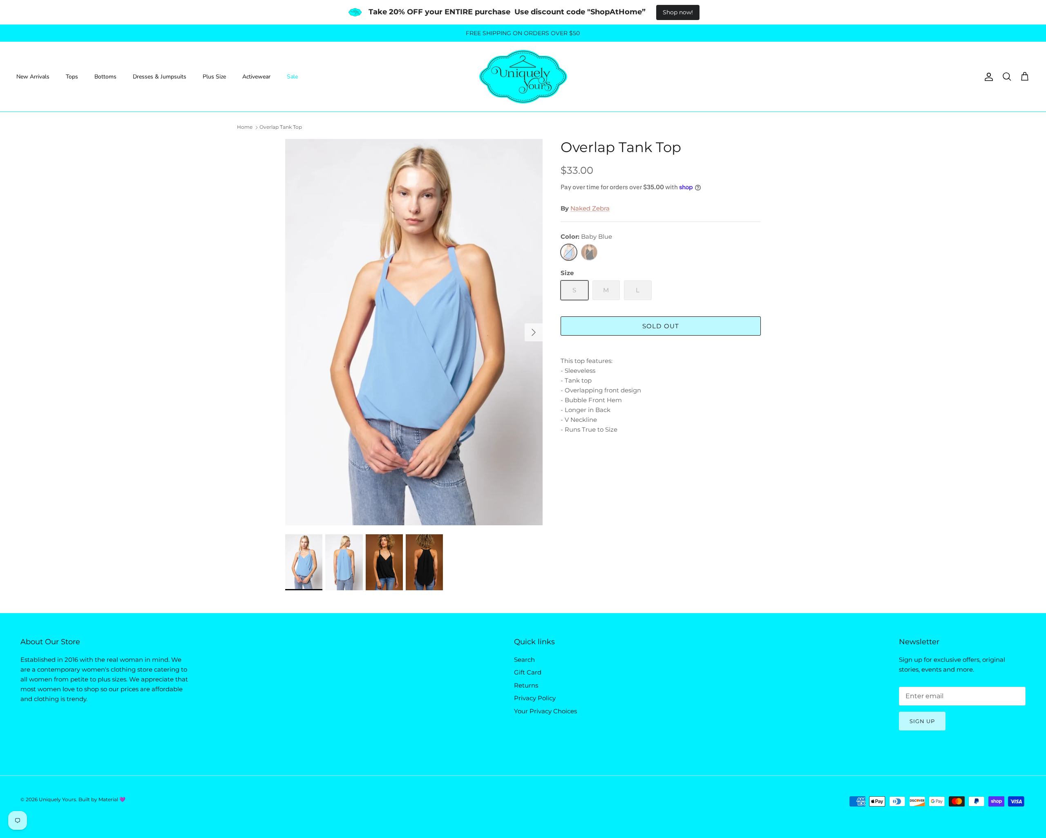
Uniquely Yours (57, 799)
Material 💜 (111, 799)
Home (245, 127)
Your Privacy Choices (545, 711)
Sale (292, 77)
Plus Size (214, 77)
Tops (72, 77)
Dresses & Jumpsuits (159, 77)
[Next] (534, 332)
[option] (414, 332)
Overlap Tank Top (280, 127)
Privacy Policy (535, 698)
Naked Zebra (590, 208)
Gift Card (527, 672)
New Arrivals (32, 77)
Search (524, 659)
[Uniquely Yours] (523, 77)
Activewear (256, 77)
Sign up (922, 721)
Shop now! (678, 12)
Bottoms (105, 77)
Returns (526, 685)
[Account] (987, 77)
